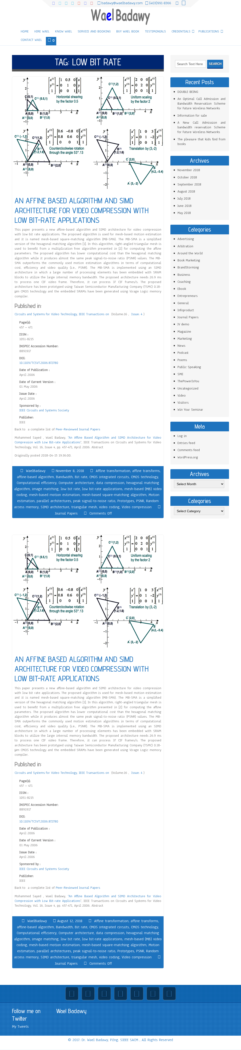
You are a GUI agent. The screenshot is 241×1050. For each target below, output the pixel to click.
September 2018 (189, 184)
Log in (182, 436)
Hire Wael (41, 31)
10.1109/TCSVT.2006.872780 (38, 363)
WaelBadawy (35, 470)
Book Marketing (188, 260)
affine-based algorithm (35, 477)
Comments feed (188, 450)
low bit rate (70, 489)
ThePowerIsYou (188, 381)
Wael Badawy (71, 1011)
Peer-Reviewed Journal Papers (78, 429)
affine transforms (146, 470)
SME (180, 374)
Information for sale (192, 115)
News (181, 345)
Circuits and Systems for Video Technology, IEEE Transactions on (62, 314)
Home (25, 31)
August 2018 (186, 191)
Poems (182, 360)
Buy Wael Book (127, 31)
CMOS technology (144, 477)
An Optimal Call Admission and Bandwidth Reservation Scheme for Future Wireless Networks (201, 104)
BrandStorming (188, 267)
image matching (45, 489)
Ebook (181, 289)
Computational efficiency (36, 482)
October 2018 (187, 177)
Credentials (181, 31)
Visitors (183, 402)
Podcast (183, 352)
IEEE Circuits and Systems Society (44, 410)
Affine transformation (113, 470)
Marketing (184, 338)
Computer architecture (76, 482)
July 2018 (184, 198)
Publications (208, 31)
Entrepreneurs (187, 296)
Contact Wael (31, 40)
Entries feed (186, 443)
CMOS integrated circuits (109, 477)
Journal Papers (66, 513)
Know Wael (63, 31)
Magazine (184, 331)
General (183, 303)
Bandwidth (64, 477)
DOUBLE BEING (187, 92)
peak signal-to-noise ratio (94, 500)
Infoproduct (185, 310)
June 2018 (184, 206)
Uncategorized (187, 388)
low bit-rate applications (102, 489)
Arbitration (185, 246)
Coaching (184, 281)
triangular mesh (84, 507)
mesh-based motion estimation (54, 494)
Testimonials (155, 31)
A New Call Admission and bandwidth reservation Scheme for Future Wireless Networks (201, 127)
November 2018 (188, 170)
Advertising (185, 239)
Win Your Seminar (190, 409)
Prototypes (125, 500)
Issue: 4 (137, 314)
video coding (109, 507)
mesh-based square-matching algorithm (114, 494)
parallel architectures (54, 500)
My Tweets (20, 1026)
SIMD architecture (55, 507)
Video (181, 395)
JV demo (183, 324)
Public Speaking (189, 367)
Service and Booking (94, 31)
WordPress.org (187, 457)
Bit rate (81, 477)
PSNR (140, 500)
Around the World (190, 253)
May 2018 (184, 213)
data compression (110, 482)
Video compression (137, 507)
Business (183, 274)
